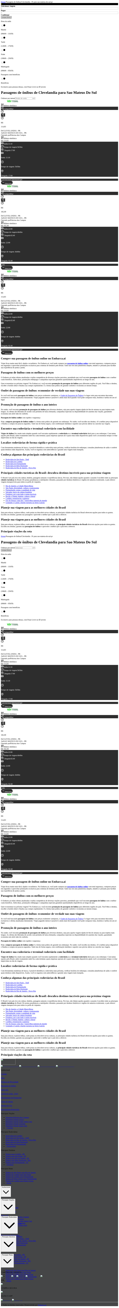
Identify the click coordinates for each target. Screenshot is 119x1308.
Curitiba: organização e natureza (17, 498)
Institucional (6, 1187)
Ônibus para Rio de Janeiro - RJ (17, 1158)
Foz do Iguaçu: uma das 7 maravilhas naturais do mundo (26, 501)
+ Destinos (9, 1165)
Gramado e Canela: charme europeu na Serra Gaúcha (25, 503)
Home (3, 2)
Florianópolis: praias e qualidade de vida (20, 490)
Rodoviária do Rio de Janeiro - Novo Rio (21, 468)
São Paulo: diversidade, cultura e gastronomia (22, 488)
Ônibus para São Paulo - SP (16, 1156)
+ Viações (9, 1128)
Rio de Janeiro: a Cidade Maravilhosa (19, 486)
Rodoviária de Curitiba (14, 462)
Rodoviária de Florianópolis (16, 464)
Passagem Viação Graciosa (15, 1124)
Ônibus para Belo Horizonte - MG (18, 1160)
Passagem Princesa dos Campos (17, 1117)
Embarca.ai (42, 1305)
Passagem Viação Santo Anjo (16, 1126)
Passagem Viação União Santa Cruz (19, 1122)
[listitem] (10, 1066)
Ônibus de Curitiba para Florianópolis (19, 1177)
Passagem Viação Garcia (15, 1120)
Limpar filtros (6, 17)
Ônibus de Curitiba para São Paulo (18, 1175)
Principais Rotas (7, 1255)
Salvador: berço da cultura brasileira (19, 492)
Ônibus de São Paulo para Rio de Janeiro (21, 1173)
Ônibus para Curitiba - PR (15, 1154)
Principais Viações (8, 1200)
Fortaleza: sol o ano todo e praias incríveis (21, 494)
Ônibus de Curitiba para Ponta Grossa (19, 1181)
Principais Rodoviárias (9, 1217)
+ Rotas (8, 1183)
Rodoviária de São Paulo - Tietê (17, 459)
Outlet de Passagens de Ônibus (72, 395)
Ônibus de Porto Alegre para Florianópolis (21, 1179)
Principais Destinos (8, 1237)
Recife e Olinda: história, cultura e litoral (20, 496)
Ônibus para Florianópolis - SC (17, 1163)
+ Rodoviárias (11, 1146)
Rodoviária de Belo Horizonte (17, 466)
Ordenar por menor (8, 98)
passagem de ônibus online (77, 363)
